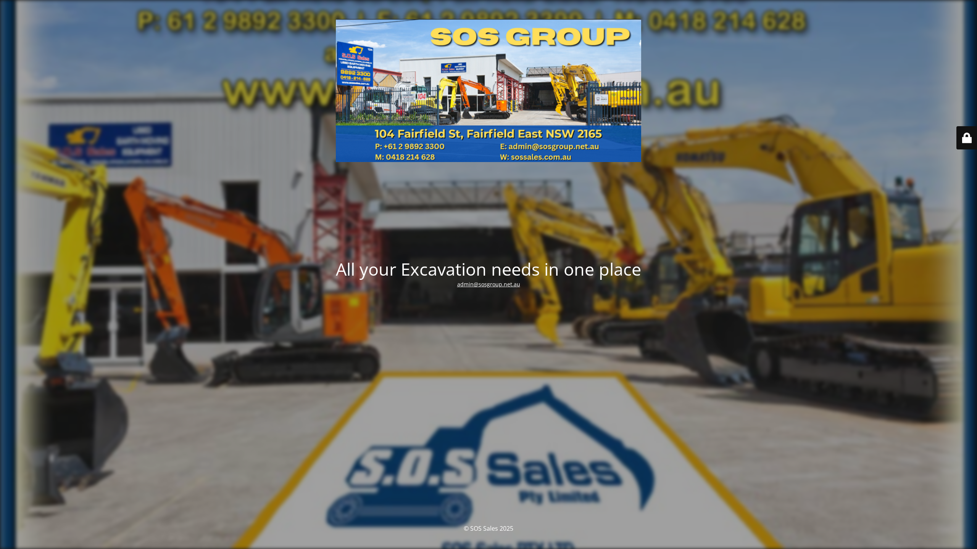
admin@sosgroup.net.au (488, 284)
